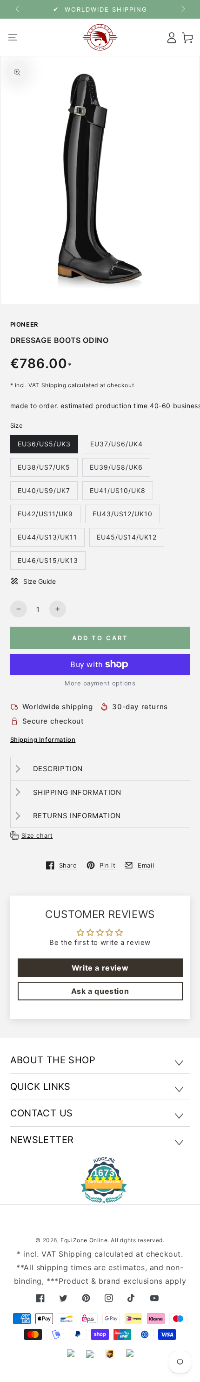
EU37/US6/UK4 (116, 444)
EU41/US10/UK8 (118, 490)
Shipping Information (43, 739)
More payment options (100, 683)
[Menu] (13, 37)
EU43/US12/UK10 (123, 514)
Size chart (37, 835)
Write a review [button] (100, 967)
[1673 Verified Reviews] (100, 1197)
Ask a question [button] (100, 991)
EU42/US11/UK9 (45, 514)
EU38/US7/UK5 (44, 467)
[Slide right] (182, 9)
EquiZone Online (83, 1240)
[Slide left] (18, 9)
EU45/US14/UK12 (127, 537)
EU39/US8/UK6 (116, 467)
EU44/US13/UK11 (47, 537)
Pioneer (24, 324)
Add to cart (100, 638)
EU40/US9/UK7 (44, 490)
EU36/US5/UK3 (44, 444)
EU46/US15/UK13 (48, 560)
